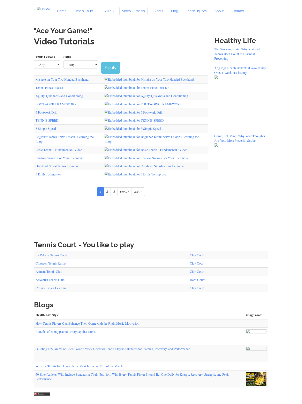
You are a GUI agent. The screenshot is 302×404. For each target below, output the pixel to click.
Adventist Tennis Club (50, 279)
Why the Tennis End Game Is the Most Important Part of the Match (79, 366)
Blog (174, 11)
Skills (108, 11)
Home (61, 11)
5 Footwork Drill (46, 112)
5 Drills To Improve (48, 174)
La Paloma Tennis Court (51, 255)
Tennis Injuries (196, 11)
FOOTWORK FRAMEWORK (56, 104)
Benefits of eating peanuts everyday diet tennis (66, 331)
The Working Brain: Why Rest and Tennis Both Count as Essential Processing (237, 54)
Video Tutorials (133, 11)
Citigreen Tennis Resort (51, 263)
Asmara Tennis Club (49, 271)
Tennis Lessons (44, 57)
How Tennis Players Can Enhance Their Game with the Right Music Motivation (87, 323)
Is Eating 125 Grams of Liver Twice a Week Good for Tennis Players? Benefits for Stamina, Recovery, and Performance (113, 349)
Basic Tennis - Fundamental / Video (59, 149)
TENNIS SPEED (47, 120)
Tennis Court (84, 11)
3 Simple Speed (46, 128)
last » (138, 191)
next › (124, 191)
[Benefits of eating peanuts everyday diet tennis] (256, 336)
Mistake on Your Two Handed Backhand (62, 79)
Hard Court (197, 279)
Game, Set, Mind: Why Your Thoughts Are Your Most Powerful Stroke (239, 138)
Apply (110, 67)
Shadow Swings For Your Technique (59, 158)
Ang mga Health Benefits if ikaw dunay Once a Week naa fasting (240, 70)
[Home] (45, 9)
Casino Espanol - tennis (51, 288)
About (219, 11)
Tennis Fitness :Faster (49, 87)
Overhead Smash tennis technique (57, 166)
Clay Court (197, 255)
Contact (238, 11)
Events (158, 11)
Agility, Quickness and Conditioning (59, 96)
